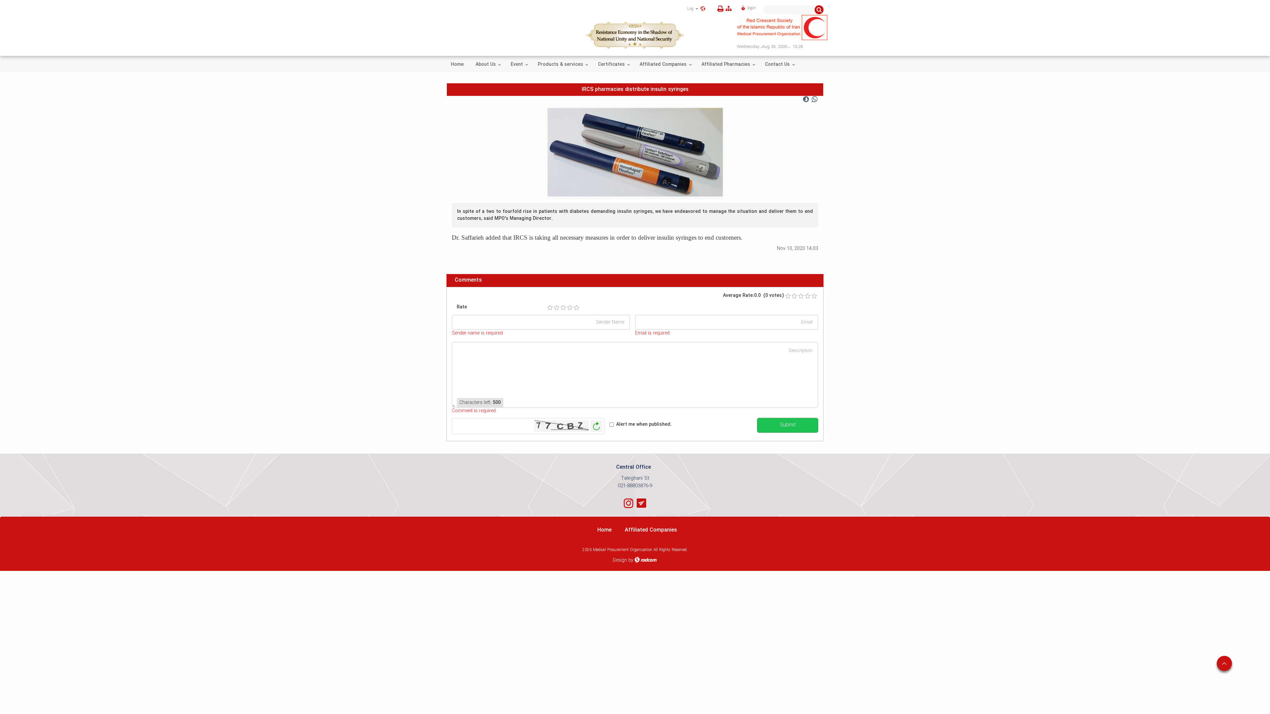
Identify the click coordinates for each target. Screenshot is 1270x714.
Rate (462, 307)
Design (620, 560)
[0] (788, 296)
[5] (576, 308)
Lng (691, 9)
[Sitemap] (728, 9)
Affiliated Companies (651, 530)
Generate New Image (596, 426)
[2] (557, 308)
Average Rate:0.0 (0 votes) (753, 295)
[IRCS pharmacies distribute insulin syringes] (635, 152)
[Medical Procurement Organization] (783, 27)
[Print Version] (719, 9)
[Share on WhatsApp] (815, 99)
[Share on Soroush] (806, 99)
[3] (563, 308)
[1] (550, 308)
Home (604, 530)
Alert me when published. (644, 424)
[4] (570, 308)
